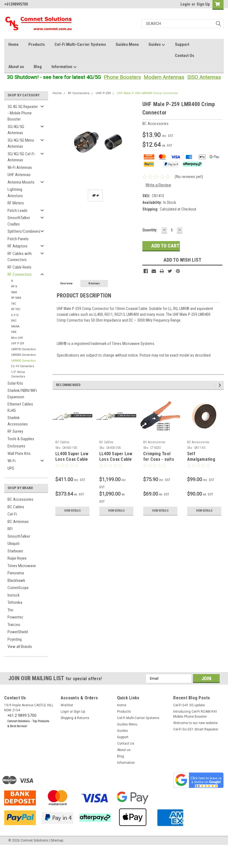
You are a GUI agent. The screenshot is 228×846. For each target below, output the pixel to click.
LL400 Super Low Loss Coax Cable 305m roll (116, 459)
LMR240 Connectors (23, 355)
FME (14, 332)
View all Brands (20, 646)
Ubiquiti (13, 543)
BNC (13, 320)
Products (36, 44)
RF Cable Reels (19, 267)
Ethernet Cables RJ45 (20, 407)
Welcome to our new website (195, 723)
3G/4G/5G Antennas (16, 130)
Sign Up (203, 4)
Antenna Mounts (21, 182)
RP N (14, 286)
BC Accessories (20, 499)
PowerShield (18, 631)
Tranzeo (14, 624)
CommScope (18, 587)
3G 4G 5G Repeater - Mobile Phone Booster (23, 113)
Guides (155, 44)
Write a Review (158, 185)
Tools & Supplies (21, 438)
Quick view (72, 433)
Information (62, 66)
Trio (10, 609)
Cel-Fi (12, 514)
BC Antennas (18, 521)
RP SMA (16, 298)
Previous (216, 385)
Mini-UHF (17, 338)
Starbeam (15, 551)
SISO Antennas (204, 77)
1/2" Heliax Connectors (18, 374)
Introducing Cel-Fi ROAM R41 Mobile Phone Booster (195, 714)
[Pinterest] (178, 271)
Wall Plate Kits (19, 453)
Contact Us (184, 55)
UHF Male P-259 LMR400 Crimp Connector (147, 93)
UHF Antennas (19, 174)
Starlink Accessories (18, 421)
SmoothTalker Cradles (19, 221)
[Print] (162, 271)
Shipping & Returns (75, 718)
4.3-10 (14, 315)
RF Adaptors (18, 246)
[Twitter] (170, 271)
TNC (13, 304)
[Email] (154, 271)
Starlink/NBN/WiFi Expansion (22, 393)
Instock (14, 595)
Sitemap (57, 840)
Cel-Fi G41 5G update (189, 705)
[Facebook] (145, 271)
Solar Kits (15, 383)
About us (16, 66)
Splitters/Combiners (24, 231)
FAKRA (15, 326)
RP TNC (15, 309)
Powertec (15, 617)
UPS (11, 468)
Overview (66, 283)
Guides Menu (127, 44)
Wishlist (67, 705)
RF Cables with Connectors (20, 256)
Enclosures (16, 446)
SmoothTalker (19, 536)
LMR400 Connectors (23, 360)
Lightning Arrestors (15, 192)
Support (182, 44)
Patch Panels (18, 238)
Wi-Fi (12, 460)
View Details (72, 510)
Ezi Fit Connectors (22, 366)
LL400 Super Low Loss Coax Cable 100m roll (72, 459)
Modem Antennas (164, 77)
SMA (14, 292)
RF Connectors (20, 274)
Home (13, 44)
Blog (38, 66)
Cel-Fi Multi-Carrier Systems (80, 44)
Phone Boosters (122, 77)
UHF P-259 (17, 343)
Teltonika (15, 602)
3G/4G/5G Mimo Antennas (21, 143)
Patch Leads (18, 210)
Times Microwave (22, 565)
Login (185, 4)
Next (221, 385)
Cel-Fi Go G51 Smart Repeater (195, 729)
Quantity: (149, 230)
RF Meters (16, 203)
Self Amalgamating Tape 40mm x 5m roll (203, 462)
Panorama (16, 572)
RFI (10, 528)
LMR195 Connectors (23, 349)
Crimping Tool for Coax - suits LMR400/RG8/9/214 (161, 459)
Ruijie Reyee (17, 558)
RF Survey (15, 431)
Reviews (94, 283)
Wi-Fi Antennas (20, 167)
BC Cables (16, 506)
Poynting (15, 639)
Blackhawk (16, 580)
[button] (198, 780)
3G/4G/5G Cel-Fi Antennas (21, 157)
